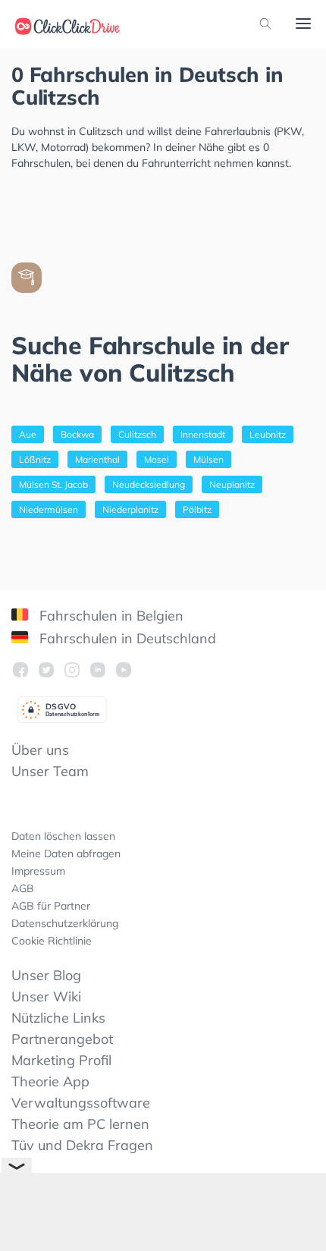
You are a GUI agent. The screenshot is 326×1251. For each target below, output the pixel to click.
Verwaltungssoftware (80, 1102)
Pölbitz (197, 509)
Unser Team (50, 771)
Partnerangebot (62, 1039)
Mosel (156, 459)
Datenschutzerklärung (64, 923)
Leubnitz (267, 434)
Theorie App (50, 1081)
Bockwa (77, 434)
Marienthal (97, 459)
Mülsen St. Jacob (53, 484)
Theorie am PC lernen (80, 1124)
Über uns (40, 750)
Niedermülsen (48, 509)
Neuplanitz (232, 484)
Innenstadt (202, 434)
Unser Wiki (46, 996)
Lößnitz (35, 459)
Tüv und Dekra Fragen (82, 1145)
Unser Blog (46, 975)
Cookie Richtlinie (51, 941)
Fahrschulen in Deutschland (126, 638)
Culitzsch (137, 434)
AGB (22, 888)
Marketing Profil (61, 1060)
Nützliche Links (58, 1017)
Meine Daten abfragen (66, 853)
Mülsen (208, 459)
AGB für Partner (50, 906)
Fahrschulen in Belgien (109, 615)
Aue (27, 434)
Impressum (38, 871)
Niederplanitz (130, 509)
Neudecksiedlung (148, 484)
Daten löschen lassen (63, 836)
